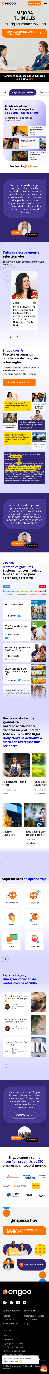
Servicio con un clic (34, 92)
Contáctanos (9, 1339)
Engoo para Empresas (13, 1343)
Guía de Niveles (31, 1319)
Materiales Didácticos (34, 1315)
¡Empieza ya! (22, 1115)
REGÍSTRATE (34, 3)
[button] (43, 1368)
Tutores (6, 1315)
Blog (26, 1323)
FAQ (5, 1335)
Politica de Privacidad (12, 1354)
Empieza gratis (17, 382)
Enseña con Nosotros (13, 1347)
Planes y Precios (10, 1323)
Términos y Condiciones (14, 1351)
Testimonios (8, 1319)
